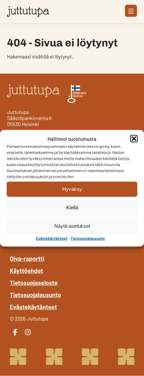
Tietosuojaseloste (34, 282)
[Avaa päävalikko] (131, 11)
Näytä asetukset (72, 226)
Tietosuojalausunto (88, 238)
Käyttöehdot (26, 270)
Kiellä (72, 207)
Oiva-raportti (27, 258)
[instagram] (27, 332)
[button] (134, 138)
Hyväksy (72, 189)
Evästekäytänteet (51, 238)
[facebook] (15, 332)
